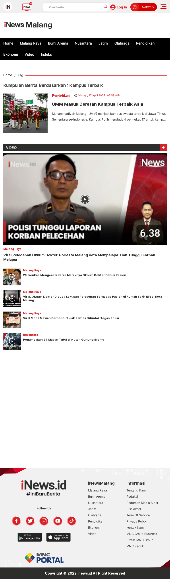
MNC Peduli (134, 546)
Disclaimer (133, 509)
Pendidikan (145, 43)
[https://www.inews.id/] (28, 25)
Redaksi (132, 496)
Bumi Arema (58, 43)
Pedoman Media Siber (142, 503)
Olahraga (121, 43)
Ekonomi (10, 54)
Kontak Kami (135, 527)
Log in (122, 7)
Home (8, 43)
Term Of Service (138, 515)
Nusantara (83, 43)
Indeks (46, 54)
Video (29, 54)
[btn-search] (105, 6)
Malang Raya (30, 43)
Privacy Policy (136, 521)
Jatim (103, 43)
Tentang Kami (136, 490)
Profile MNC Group (139, 540)
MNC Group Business (141, 534)
